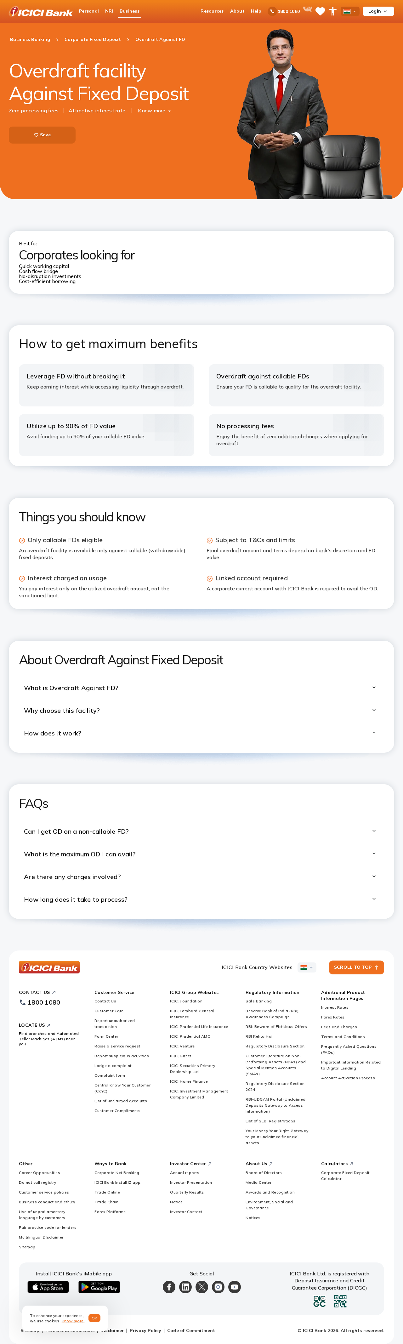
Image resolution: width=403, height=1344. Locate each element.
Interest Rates (335, 1007)
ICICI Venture (182, 1046)
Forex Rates (333, 1017)
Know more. (73, 1320)
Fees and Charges (339, 1026)
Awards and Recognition (270, 1192)
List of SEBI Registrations (270, 1121)
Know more (151, 110)
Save (45, 135)
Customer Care (109, 1010)
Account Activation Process (348, 1077)
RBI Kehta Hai (259, 1036)
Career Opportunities (39, 1172)
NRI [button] (109, 11)
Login (374, 11)
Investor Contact (186, 1211)
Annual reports (184, 1172)
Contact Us (105, 1001)
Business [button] (129, 11)
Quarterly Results (187, 1192)
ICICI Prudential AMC (190, 1036)
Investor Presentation (191, 1182)
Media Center (258, 1182)
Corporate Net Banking (116, 1172)
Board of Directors (264, 1172)
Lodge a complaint (113, 1065)
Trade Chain (106, 1201)
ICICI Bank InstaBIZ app (117, 1182)
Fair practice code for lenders (48, 1227)
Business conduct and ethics (47, 1201)
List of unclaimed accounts (120, 1100)
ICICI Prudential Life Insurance (199, 1026)
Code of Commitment (191, 1330)
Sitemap (27, 1247)
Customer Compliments (117, 1110)
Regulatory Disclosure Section (275, 1046)
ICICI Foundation (186, 1001)
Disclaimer (112, 1330)
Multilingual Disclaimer (41, 1237)
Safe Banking (259, 1001)
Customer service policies (44, 1192)
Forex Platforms (110, 1211)
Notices (253, 1217)
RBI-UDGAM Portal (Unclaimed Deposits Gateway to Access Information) (276, 1105)
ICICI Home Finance (189, 1081)
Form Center (106, 1036)
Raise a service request (117, 1046)
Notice (176, 1201)
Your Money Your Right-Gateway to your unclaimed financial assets (277, 1136)
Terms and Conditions (343, 1036)
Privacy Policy (145, 1330)
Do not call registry (37, 1182)
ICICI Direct (180, 1055)
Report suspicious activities (121, 1055)
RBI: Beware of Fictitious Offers (276, 1026)
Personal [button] (89, 11)
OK (95, 1318)
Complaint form (109, 1075)
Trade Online (107, 1192)
